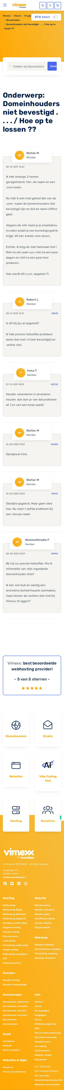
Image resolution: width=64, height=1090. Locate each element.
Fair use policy (42, 1075)
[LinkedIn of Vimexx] (20, 884)
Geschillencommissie (46, 1037)
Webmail (7, 1045)
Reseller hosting (11, 980)
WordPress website (45, 918)
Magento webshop (44, 944)
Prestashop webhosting (15, 945)
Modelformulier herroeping (43, 1043)
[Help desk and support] (42, 5)
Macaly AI (8, 1067)
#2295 (54, 313)
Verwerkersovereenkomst (48, 1080)
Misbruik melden (43, 1055)
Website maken (43, 905)
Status (38, 1006)
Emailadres (8, 1041)
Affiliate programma (45, 1024)
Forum (17, 16)
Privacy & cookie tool (14, 1071)
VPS (5, 958)
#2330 (54, 384)
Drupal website (42, 927)
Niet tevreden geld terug (47, 1033)
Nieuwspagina (42, 1010)
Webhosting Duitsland (14, 914)
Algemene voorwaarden (47, 1084)
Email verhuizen (11, 1050)
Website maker (42, 914)
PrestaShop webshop (46, 953)
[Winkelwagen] (57, 5)
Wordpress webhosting (15, 923)
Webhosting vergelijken (15, 954)
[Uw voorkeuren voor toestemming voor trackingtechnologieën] (60, 817)
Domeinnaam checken (14, 1010)
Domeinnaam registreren (16, 1002)
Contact (39, 1002)
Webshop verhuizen (45, 958)
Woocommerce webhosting (11, 938)
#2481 (54, 493)
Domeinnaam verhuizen (15, 1006)
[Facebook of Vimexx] (6, 884)
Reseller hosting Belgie (15, 984)
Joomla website (43, 923)
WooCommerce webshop (48, 949)
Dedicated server (12, 963)
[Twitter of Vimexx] (13, 884)
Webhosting (9, 905)
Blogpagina (40, 1015)
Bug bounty (41, 1059)
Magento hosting (12, 927)
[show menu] (5, 5)
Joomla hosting (11, 932)
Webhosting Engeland (14, 918)
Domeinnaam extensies (15, 1015)
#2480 (54, 444)
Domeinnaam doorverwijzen (10, 1021)
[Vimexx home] (19, 5)
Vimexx (7, 16)
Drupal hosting (10, 949)
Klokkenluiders (42, 1050)
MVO (37, 1028)
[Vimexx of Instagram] (27, 884)
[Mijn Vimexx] (50, 5)
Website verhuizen (44, 909)
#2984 (54, 553)
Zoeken (53, 66)
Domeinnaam (13, 20)
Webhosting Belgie (12, 909)
